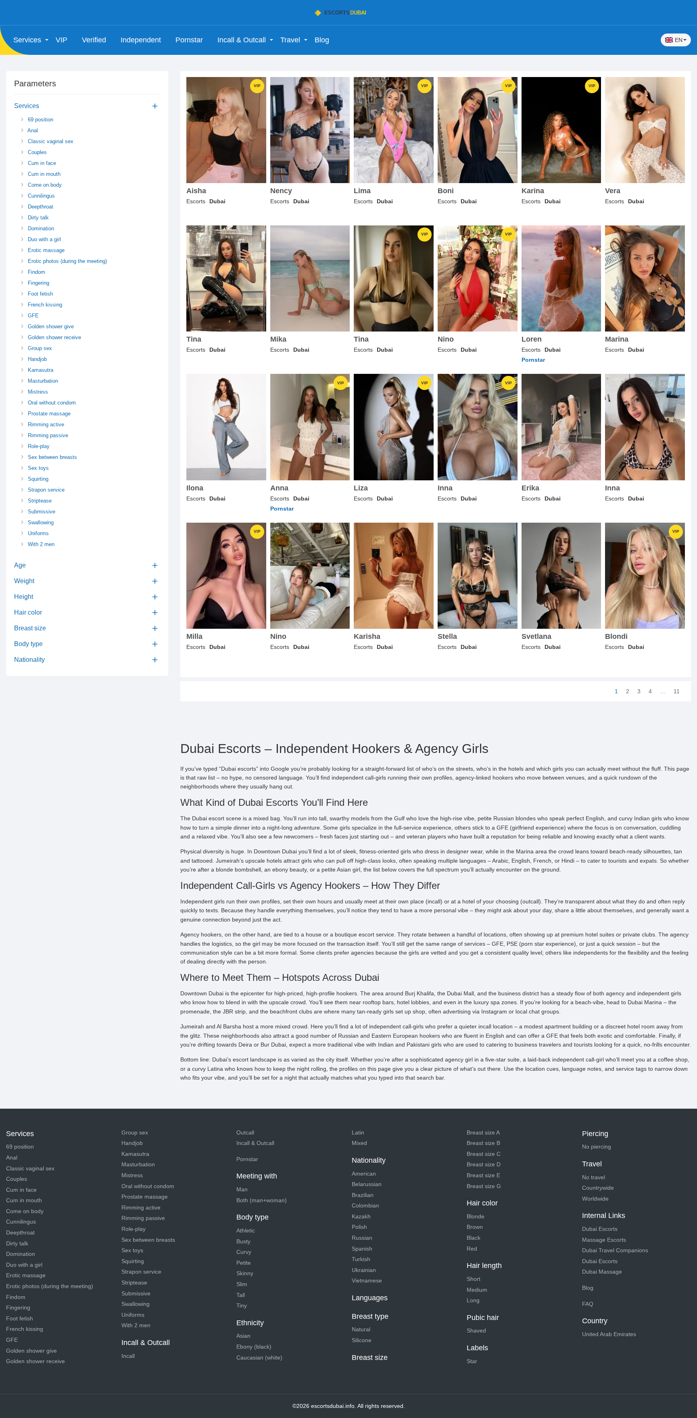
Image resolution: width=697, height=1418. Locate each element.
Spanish (362, 1248)
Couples (36, 152)
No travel (593, 1177)
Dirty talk (37, 218)
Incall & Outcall (255, 1143)
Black (473, 1237)
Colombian (365, 1205)
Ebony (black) (253, 1346)
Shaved (476, 1330)
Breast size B (483, 1143)
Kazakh (361, 1216)
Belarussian (367, 1184)
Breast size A (483, 1132)
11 (677, 691)
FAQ (587, 1304)
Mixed (359, 1143)
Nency (281, 191)
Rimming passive (47, 435)
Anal (32, 130)
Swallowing (40, 522)
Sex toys (37, 468)
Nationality (29, 659)
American (364, 1173)
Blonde (475, 1216)
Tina (193, 339)
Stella (447, 636)
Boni (446, 191)
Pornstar (189, 40)
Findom (35, 272)
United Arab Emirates (609, 1334)
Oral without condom (51, 403)
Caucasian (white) (259, 1357)
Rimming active (45, 424)
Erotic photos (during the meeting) (66, 261)
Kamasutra (39, 370)
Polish (359, 1227)
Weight (24, 581)
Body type (28, 643)
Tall (240, 1295)
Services (26, 105)
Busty (243, 1241)
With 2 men (40, 544)
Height (23, 596)
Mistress (37, 392)
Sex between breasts (51, 457)
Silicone (361, 1340)
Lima (362, 191)
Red (472, 1248)
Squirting (37, 479)
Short (473, 1279)
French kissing (44, 305)
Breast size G (484, 1186)
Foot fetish (39, 294)
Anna (279, 488)
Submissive (40, 512)
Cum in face (41, 163)
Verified (94, 40)
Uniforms (37, 533)
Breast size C (484, 1154)
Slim (241, 1284)
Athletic (245, 1230)
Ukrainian (364, 1270)
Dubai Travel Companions (615, 1250)
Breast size (30, 628)
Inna (445, 488)
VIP (61, 40)
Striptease (39, 501)
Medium (477, 1290)
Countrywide (598, 1187)
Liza (361, 488)
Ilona (194, 488)
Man (242, 1189)
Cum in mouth (43, 174)
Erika (530, 488)
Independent (141, 40)
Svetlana (536, 636)
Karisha (367, 636)
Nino (446, 339)
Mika (278, 339)
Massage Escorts (604, 1240)
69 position (39, 120)
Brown (475, 1227)
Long (473, 1300)
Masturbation (42, 381)
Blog (322, 40)
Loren (532, 339)
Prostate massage (48, 414)
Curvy (243, 1252)
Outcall (245, 1132)
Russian (362, 1237)
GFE (32, 316)
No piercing (596, 1146)
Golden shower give (50, 326)
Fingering (37, 283)
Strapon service (45, 490)
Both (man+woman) (261, 1200)
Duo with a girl (43, 239)
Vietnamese (367, 1280)
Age (20, 565)
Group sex (39, 348)
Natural (361, 1329)
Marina (616, 339)
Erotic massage (45, 250)
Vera (612, 191)
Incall (128, 1356)
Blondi (616, 636)
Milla (194, 636)
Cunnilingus (40, 196)
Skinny (244, 1273)
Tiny (241, 1305)
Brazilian (363, 1195)
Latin (358, 1132)
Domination (40, 228)
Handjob (36, 359)
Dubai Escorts (600, 1229)
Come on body (44, 185)
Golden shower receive (53, 337)
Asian (243, 1336)
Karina (533, 191)
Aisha (196, 191)
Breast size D (484, 1164)
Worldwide (595, 1198)
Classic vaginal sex (49, 141)
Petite (243, 1263)
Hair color (28, 612)
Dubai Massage (602, 1271)
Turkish (361, 1259)
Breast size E (483, 1175)
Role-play (38, 446)
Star (472, 1361)
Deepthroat (39, 207)
